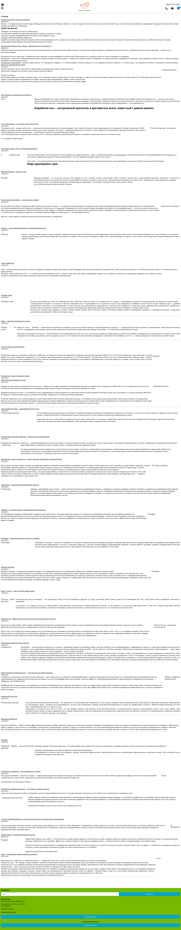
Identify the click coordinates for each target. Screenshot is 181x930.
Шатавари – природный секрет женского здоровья (20, 538)
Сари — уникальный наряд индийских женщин (19, 854)
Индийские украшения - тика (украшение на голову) (21, 771)
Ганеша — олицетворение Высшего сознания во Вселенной (23, 228)
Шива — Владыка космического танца (15, 321)
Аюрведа (4, 740)
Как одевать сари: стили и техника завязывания (19, 149)
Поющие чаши (6, 295)
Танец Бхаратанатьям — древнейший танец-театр (20, 409)
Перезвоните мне (90, 917)
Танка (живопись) (7, 263)
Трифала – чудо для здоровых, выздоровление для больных (23, 510)
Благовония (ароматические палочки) (15, 643)
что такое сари (119, 155)
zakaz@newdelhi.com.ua (90, 921)
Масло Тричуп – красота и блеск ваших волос (18, 591)
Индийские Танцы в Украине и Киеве (15, 376)
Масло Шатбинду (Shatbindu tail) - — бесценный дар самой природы (27, 673)
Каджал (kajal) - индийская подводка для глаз (18, 835)
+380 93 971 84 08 (172, 4)
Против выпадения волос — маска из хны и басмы (20, 200)
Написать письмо (90, 925)
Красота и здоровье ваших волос (13, 65)
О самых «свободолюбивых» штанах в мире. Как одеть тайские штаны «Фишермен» (32, 819)
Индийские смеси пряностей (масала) (15, 20)
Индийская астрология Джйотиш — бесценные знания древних (25, 437)
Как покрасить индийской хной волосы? (16, 95)
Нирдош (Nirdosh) (7, 567)
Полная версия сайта (8, 912)
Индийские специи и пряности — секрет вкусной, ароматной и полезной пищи (31, 459)
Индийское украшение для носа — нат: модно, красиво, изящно (25, 789)
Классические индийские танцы (13, 380)
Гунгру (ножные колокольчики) (13, 347)
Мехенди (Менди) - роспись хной (13, 172)
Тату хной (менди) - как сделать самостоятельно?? (20, 124)
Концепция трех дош (9, 696)
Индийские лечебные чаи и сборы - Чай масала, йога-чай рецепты (26, 46)
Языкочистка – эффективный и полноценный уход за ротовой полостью (28, 619)
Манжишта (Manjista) (9, 719)
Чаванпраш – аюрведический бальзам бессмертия (20, 485)
